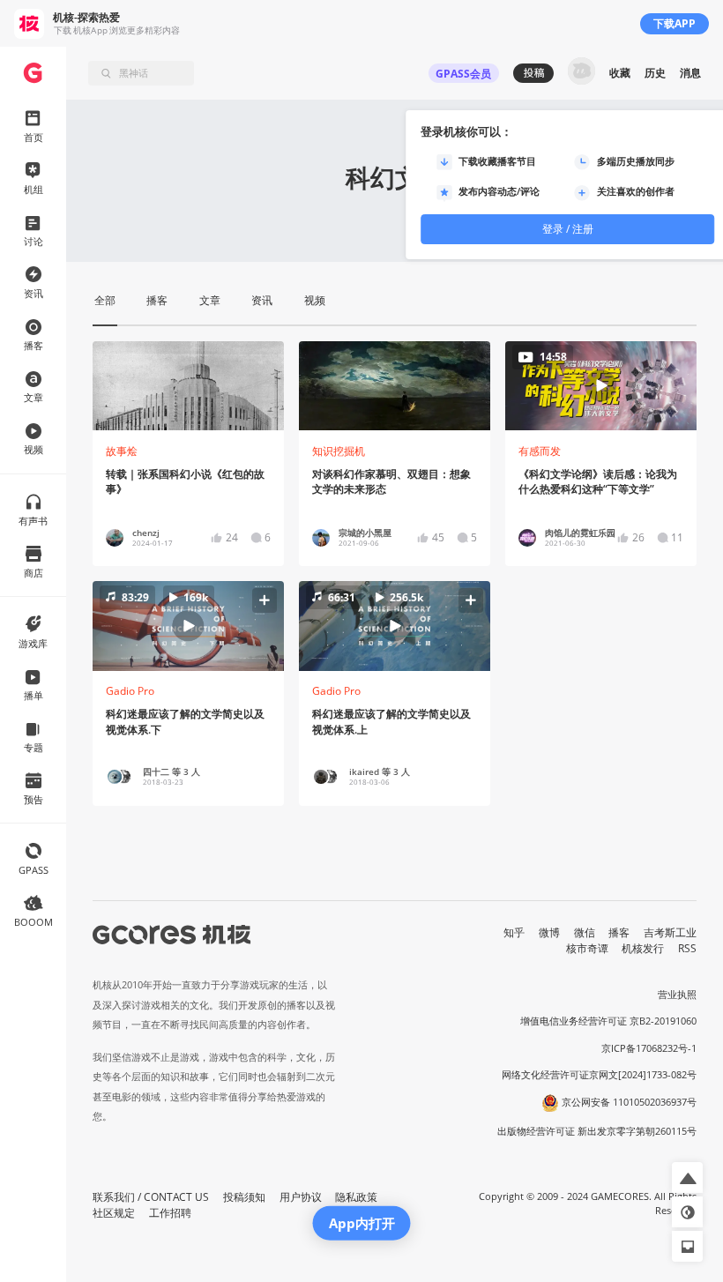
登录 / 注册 (567, 228)
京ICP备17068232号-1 (649, 1048)
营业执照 (677, 994)
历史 (655, 72)
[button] (189, 626)
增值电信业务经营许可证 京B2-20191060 (608, 1021)
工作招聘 (170, 1212)
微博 (549, 932)
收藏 (619, 72)
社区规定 (114, 1212)
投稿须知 (244, 1196)
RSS (687, 948)
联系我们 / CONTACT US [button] (151, 1196)
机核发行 (643, 948)
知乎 (514, 932)
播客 (619, 932)
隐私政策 (356, 1196)
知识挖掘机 (338, 450)
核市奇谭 (587, 948)
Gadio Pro (130, 690)
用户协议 (301, 1196)
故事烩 (122, 450)
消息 (690, 72)
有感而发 (539, 450)
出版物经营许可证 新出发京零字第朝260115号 (597, 1131)
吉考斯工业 (670, 932)
